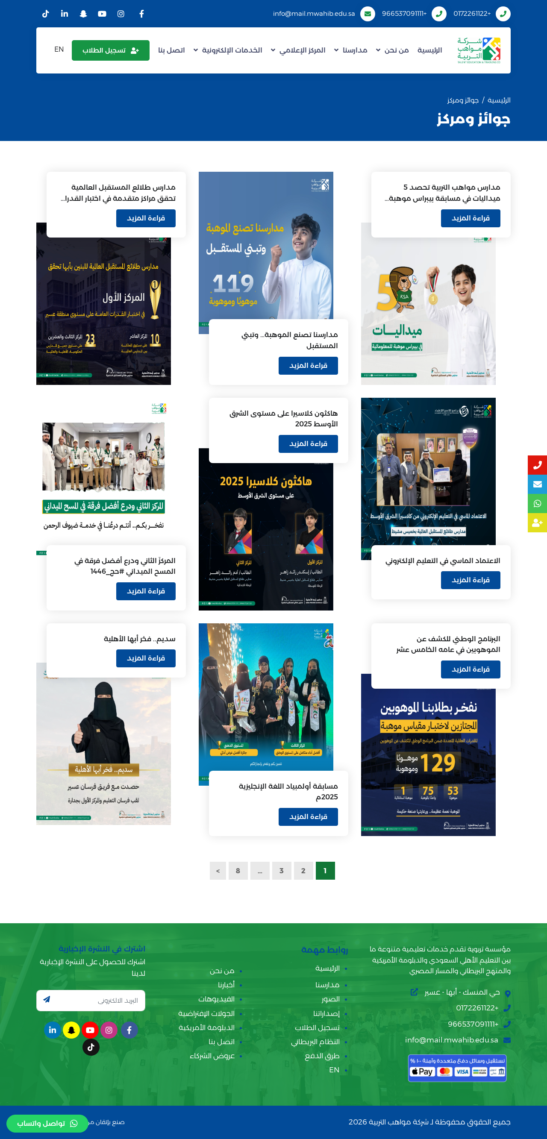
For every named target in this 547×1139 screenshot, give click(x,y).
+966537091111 (404, 13)
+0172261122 (472, 13)
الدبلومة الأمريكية (207, 1027)
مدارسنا (355, 50)
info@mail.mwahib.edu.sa (314, 13)
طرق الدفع (322, 1055)
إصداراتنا (326, 1013)
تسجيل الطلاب (104, 50)
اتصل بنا (171, 50)
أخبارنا (226, 984)
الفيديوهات (216, 999)
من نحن (397, 50)
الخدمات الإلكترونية (232, 50)
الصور (331, 999)
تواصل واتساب (41, 1123)
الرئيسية (430, 50)
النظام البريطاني (315, 1041)
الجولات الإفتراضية (206, 1013)
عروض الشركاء (212, 1055)
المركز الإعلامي (302, 50)
